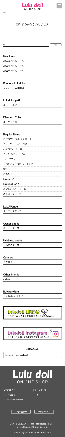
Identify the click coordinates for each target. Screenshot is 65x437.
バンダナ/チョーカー (13, 149)
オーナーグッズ (11, 228)
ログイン (36, 394)
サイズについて (39, 389)
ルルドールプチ (11, 105)
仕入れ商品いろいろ (13, 296)
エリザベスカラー (12, 122)
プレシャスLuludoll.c (13, 87)
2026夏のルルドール (13, 61)
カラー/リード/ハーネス (15, 144)
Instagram (32, 333)
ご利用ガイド (9, 389)
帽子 (5, 169)
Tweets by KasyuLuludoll (16, 355)
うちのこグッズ (11, 245)
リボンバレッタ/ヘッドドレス (18, 164)
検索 (55, 45)
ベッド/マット (10, 159)
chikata (6, 279)
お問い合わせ (21, 411)
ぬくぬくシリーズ (12, 194)
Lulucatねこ (9, 179)
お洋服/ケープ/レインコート (17, 139)
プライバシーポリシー (13, 399)
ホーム (5, 13)
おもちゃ (7, 174)
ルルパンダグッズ (12, 211)
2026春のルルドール (13, 65)
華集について (44, 411)
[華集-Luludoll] (32, 7)
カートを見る (9, 394)
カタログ (7, 262)
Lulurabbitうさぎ (11, 184)
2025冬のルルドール (13, 70)
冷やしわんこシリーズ (14, 189)
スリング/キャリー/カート (16, 154)
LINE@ (32, 312)
